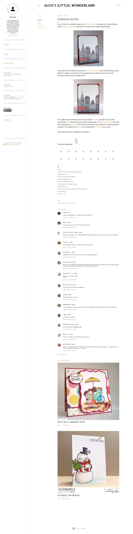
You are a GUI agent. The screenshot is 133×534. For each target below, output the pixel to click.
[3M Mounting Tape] (113, 159)
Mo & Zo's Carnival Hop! (71, 422)
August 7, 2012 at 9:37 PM (69, 279)
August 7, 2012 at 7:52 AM (69, 247)
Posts (8, 84)
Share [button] (39, 16)
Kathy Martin (67, 285)
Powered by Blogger (80, 528)
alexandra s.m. (68, 273)
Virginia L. (67, 252)
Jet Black (74, 124)
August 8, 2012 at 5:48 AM (69, 309)
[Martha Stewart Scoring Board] (98, 159)
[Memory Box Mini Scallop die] (76, 159)
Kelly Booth (67, 344)
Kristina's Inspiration (68, 26)
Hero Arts (41, 25)
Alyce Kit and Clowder (70, 232)
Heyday (79, 127)
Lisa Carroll (67, 262)
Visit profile (12, 35)
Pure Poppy (99, 127)
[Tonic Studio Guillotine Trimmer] (91, 159)
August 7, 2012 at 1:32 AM (69, 217)
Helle (65, 222)
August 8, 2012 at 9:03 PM (69, 339)
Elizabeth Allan (68, 324)
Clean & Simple (91, 24)
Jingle (65, 294)
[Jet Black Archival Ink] (98, 151)
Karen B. (66, 334)
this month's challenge (93, 70)
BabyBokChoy (67, 304)
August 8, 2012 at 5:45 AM (69, 299)
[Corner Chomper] (105, 159)
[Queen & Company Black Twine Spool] (68, 159)
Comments (10, 86)
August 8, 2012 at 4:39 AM (69, 289)
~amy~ (65, 314)
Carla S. (66, 242)
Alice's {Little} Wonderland (69, 5)
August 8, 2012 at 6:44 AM (69, 319)
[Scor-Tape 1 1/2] (61, 159)
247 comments (65, 425)
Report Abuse (9, 63)
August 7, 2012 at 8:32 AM (69, 257)
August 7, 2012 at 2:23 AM (69, 227)
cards (39, 23)
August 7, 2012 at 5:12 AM (69, 237)
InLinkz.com (60, 164)
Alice (13, 17)
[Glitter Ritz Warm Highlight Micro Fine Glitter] (113, 151)
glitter (68, 122)
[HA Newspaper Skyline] (61, 151)
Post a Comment (62, 354)
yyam (64, 212)
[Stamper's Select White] (76, 151)
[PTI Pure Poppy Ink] (105, 151)
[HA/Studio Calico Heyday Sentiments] (68, 151)
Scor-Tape (95, 119)
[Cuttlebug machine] (83, 159)
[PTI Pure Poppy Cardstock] (91, 151)
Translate (18, 99)
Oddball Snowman (69, 495)
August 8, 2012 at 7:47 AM (69, 329)
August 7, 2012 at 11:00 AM (69, 268)
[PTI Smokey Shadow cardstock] (83, 151)
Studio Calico (42, 28)
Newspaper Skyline (106, 122)
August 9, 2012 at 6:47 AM (69, 350)
